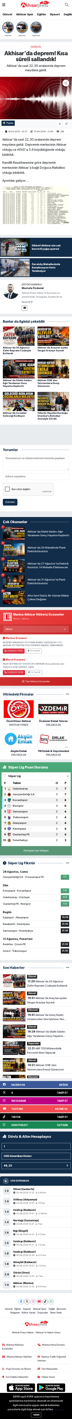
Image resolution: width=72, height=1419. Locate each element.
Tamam (36, 1415)
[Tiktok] (45, 1301)
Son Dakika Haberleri (17, 1377)
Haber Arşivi (48, 1377)
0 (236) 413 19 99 (15, 672)
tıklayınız (59, 1409)
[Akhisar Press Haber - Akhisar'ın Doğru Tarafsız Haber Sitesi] (34, 5)
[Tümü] (67, 694)
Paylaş (10, 123)
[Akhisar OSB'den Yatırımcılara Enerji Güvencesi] (53, 368)
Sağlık (68, 14)
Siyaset (55, 14)
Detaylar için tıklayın (36, 850)
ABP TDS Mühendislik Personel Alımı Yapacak (44, 1050)
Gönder (10, 502)
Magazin (15, 1312)
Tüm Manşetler (49, 1369)
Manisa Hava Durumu (53, 1345)
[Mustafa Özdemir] (11, 290)
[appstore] (21, 1388)
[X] (27, 1301)
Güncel (7, 14)
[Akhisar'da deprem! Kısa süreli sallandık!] (36, 98)
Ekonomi (33, 1010)
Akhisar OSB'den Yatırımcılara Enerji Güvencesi (48, 383)
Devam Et (26, 302)
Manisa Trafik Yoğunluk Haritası (52, 1359)
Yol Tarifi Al (35, 651)
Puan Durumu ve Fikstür (18, 1369)
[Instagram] (33, 1301)
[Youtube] (39, 1301)
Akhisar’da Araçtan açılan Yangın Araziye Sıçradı (47, 1000)
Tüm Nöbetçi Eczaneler (37, 681)
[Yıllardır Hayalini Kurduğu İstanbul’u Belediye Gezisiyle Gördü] (53, 401)
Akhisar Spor (24, 14)
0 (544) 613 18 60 (15, 651)
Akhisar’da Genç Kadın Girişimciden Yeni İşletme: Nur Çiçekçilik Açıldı (45, 1017)
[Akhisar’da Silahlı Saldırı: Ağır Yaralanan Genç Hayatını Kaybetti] (19, 368)
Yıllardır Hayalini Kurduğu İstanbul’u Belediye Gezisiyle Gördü (53, 416)
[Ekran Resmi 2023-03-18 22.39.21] (36, 205)
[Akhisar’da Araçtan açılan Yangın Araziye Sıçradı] (53, 336)
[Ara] (66, 5)
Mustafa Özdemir (33, 288)
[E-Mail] (24, 308)
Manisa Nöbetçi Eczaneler (13, 1347)
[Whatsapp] (51, 1301)
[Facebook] (21, 1301)
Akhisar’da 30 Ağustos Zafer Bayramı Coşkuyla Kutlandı (17, 351)
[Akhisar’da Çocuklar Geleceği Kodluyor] (19, 401)
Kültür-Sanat (28, 1312)
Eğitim (41, 14)
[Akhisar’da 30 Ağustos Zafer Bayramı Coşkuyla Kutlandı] (19, 336)
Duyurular (33, 1043)
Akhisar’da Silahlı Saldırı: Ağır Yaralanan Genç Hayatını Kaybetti (17, 383)
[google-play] (51, 1388)
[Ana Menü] (3, 5)
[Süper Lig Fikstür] (67, 863)
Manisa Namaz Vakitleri (19, 1357)
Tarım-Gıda (56, 1312)
